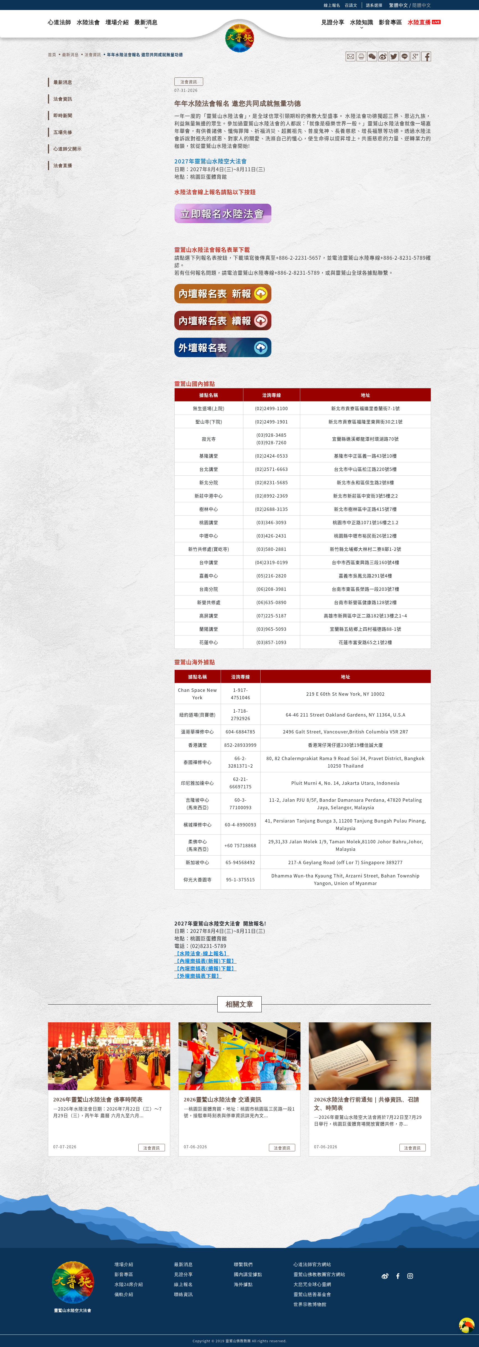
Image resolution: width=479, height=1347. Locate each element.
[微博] (385, 1275)
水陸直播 (419, 22)
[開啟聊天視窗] (467, 1325)
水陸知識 (361, 22)
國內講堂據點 (248, 1274)
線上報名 (332, 5)
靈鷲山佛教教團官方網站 (319, 1274)
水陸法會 (88, 22)
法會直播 (62, 165)
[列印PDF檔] (361, 59)
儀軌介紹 (123, 1294)
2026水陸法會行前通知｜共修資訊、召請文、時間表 (366, 1103)
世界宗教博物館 (310, 1304)
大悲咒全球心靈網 (312, 1284)
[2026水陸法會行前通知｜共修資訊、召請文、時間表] (370, 1055)
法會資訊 (62, 99)
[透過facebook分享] (426, 59)
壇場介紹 (117, 22)
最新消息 (146, 22)
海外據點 (243, 1284)
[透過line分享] (404, 59)
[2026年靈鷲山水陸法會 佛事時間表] (109, 1055)
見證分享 (333, 22)
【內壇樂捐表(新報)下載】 (205, 960)
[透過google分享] (415, 59)
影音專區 (390, 22)
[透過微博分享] (383, 59)
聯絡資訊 (183, 1294)
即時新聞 (62, 115)
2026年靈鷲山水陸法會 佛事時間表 (98, 1099)
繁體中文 (398, 5)
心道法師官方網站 (312, 1264)
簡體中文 (421, 5)
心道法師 (59, 22)
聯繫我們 (243, 1264)
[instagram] (410, 1275)
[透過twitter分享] (394, 59)
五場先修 (62, 132)
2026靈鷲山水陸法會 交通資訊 (223, 1099)
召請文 (351, 5)
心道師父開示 (67, 149)
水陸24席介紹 (128, 1284)
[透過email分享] (350, 59)
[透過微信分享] (372, 59)
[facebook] (397, 1275)
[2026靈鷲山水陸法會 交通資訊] (240, 1055)
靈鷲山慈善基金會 (312, 1294)
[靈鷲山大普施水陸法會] (239, 38)
